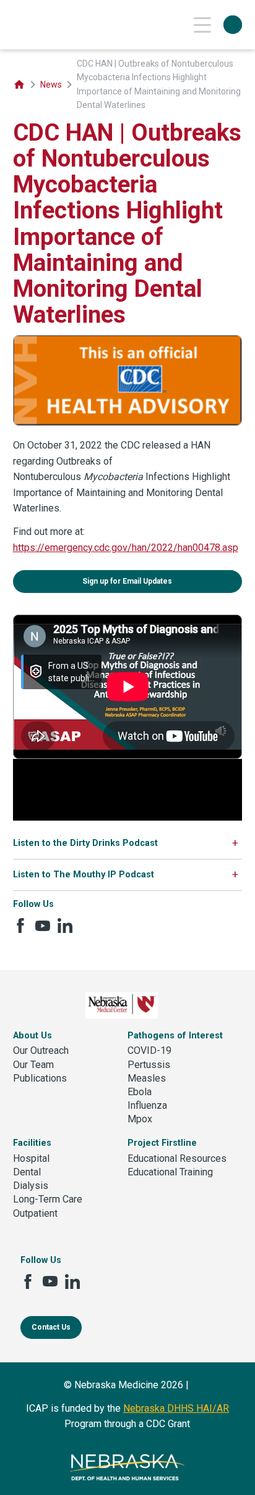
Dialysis (30, 1185)
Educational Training (170, 1172)
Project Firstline (162, 1143)
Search (232, 24)
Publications (40, 1078)
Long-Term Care (47, 1199)
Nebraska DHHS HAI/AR (176, 1408)
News (51, 84)
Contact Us (51, 1327)
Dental (27, 1172)
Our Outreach (41, 1050)
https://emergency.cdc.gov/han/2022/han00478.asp (125, 547)
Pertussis (148, 1065)
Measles (146, 1078)
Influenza (147, 1105)
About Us (32, 1035)
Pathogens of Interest (175, 1035)
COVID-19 (149, 1050)
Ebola (139, 1092)
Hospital (31, 1158)
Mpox (139, 1119)
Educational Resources (177, 1158)
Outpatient (35, 1213)
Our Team (33, 1065)
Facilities (32, 1143)
